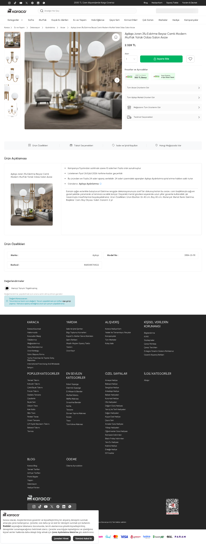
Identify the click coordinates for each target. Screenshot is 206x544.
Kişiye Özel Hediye (112, 417)
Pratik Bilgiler (32, 476)
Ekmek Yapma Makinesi (76, 413)
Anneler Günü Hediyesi (114, 424)
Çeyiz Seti (109, 420)
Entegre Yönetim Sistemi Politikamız (159, 351)
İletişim (30, 367)
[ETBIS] (167, 506)
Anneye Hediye (111, 380)
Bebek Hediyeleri (112, 395)
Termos (30, 431)
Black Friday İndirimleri (114, 438)
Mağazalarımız (33, 343)
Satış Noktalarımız (35, 347)
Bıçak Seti (31, 402)
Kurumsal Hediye (112, 398)
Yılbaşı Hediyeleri (112, 427)
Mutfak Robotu (72, 395)
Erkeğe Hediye (111, 449)
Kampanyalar (110, 336)
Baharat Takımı (33, 427)
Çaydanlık (31, 398)
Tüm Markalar (110, 340)
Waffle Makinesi (72, 399)
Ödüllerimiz (32, 340)
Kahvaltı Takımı (33, 384)
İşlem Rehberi (71, 340)
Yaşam (30, 480)
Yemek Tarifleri (33, 469)
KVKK (146, 336)
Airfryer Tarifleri (33, 473)
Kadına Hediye (111, 446)
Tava (68, 420)
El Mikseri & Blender (74, 391)
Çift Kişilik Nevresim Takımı (38, 424)
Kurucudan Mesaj (34, 336)
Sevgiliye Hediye (112, 387)
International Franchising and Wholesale (43, 364)
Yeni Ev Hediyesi (111, 442)
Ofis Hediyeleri (111, 402)
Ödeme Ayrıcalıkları (74, 466)
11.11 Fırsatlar (109, 453)
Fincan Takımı (33, 391)
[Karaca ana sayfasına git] (39, 497)
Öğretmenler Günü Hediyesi (116, 431)
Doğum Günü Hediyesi (114, 406)
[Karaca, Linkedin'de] (64, 506)
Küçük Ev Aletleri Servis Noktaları (79, 336)
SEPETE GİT (103, 6)
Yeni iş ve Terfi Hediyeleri (115, 409)
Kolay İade (109, 343)
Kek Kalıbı (31, 409)
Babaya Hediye (111, 384)
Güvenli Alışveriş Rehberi (154, 355)
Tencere (69, 410)
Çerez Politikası (150, 344)
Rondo (68, 417)
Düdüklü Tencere (34, 395)
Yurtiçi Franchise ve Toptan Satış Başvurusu (40, 359)
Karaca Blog (32, 466)
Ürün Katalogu (33, 351)
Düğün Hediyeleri (112, 413)
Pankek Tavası (33, 417)
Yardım (69, 347)
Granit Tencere (33, 420)
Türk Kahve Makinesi (74, 424)
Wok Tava (31, 413)
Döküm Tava (32, 406)
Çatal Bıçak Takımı (35, 387)
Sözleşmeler (149, 340)
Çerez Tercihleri (150, 347)
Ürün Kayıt (70, 351)
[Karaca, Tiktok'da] (40, 506)
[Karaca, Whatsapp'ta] (70, 506)
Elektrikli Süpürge (73, 388)
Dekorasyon (32, 484)
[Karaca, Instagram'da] (34, 506)
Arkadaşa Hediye (112, 391)
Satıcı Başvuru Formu (35, 354)
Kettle (68, 406)
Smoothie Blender (73, 402)
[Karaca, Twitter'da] (52, 506)
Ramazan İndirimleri (113, 435)
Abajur (146, 380)
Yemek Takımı (33, 380)
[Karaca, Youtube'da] (46, 506)
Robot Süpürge (72, 384)
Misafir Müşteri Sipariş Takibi (78, 343)
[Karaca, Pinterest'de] (58, 506)
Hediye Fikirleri (33, 487)
